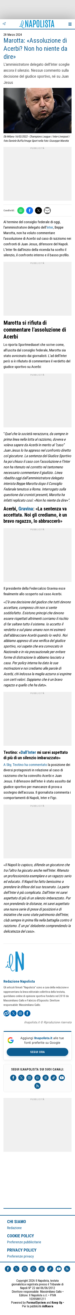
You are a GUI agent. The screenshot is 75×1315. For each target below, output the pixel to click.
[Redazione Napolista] (15, 962)
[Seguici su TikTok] (54, 1078)
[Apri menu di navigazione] (70, 24)
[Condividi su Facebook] (29, 210)
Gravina (25, 509)
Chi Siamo (16, 1221)
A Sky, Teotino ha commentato (25, 764)
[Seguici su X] (21, 1078)
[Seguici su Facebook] (13, 1078)
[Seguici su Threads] (45, 1078)
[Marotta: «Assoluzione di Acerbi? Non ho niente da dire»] (37, 111)
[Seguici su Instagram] (29, 1078)
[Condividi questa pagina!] (4, 24)
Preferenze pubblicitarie (24, 1242)
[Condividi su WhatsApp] (20, 210)
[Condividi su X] (38, 210)
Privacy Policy (22, 1250)
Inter (50, 227)
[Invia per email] (47, 210)
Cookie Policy (20, 1235)
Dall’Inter (28, 752)
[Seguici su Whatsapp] (37, 1078)
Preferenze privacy (20, 1256)
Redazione (14, 1228)
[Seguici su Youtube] (62, 1078)
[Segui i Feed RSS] (37, 1086)
